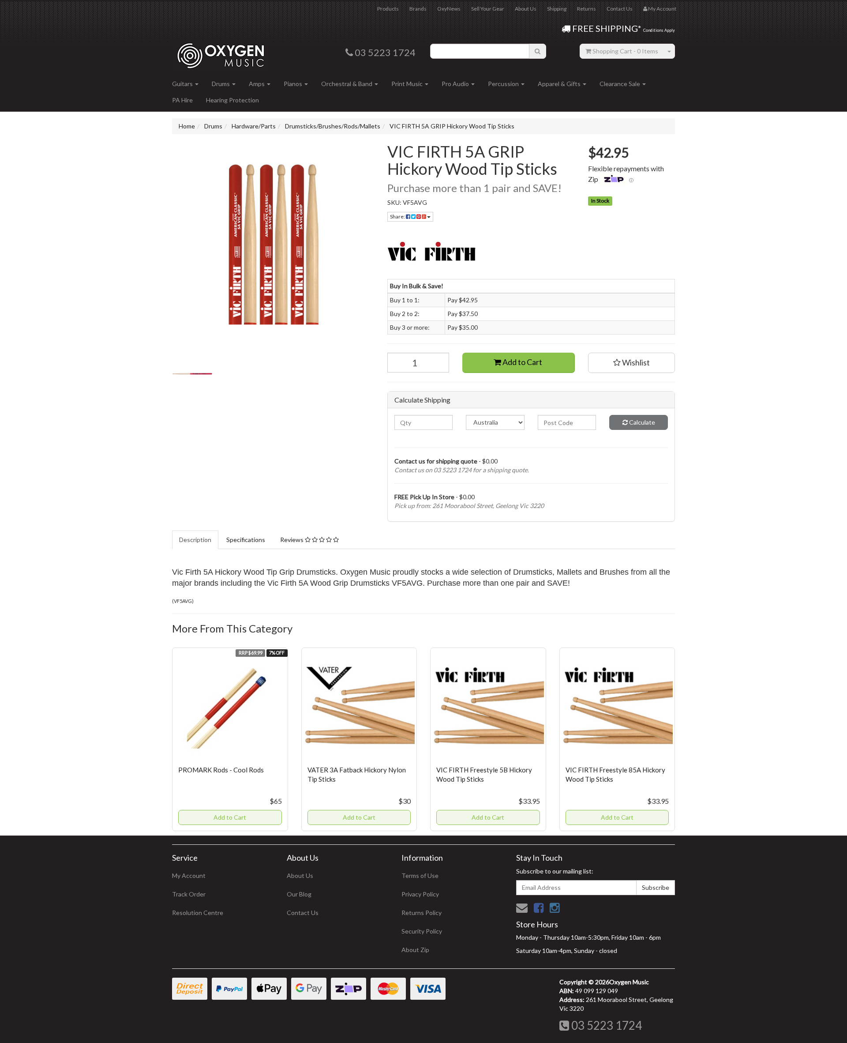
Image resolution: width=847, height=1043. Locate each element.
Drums (221, 83)
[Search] (537, 51)
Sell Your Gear (487, 8)
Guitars (183, 83)
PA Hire (182, 100)
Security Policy (421, 931)
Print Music (407, 83)
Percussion (504, 83)
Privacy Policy (420, 894)
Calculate (641, 422)
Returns (586, 8)
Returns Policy (421, 912)
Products (388, 8)
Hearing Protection (232, 100)
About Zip (415, 949)
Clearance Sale (620, 83)
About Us (525, 8)
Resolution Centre (197, 912)
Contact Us (620, 8)
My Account (189, 875)
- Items (625, 51)
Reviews (292, 539)
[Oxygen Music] (220, 52)
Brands (418, 8)
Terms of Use (419, 875)
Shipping (556, 8)
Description (195, 539)
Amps (257, 83)
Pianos (294, 83)
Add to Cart (521, 362)
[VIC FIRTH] (531, 252)
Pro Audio (456, 83)
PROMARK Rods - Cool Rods (221, 770)
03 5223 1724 (605, 1025)
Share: (398, 216)
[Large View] (192, 374)
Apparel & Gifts (560, 83)
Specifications (245, 539)
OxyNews (449, 8)
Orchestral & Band (347, 83)
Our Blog (299, 894)
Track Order (189, 894)
